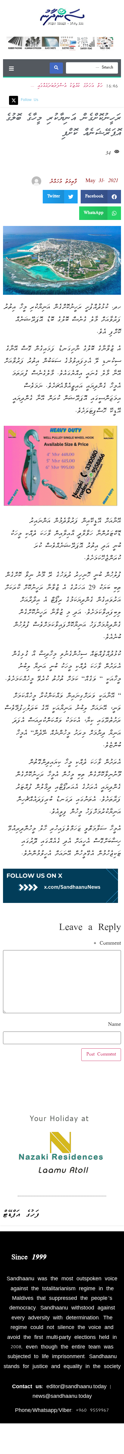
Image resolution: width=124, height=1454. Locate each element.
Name (114, 1025)
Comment (107, 943)
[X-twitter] (13, 100)
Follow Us (29, 100)
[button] (11, 68)
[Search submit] (56, 68)
